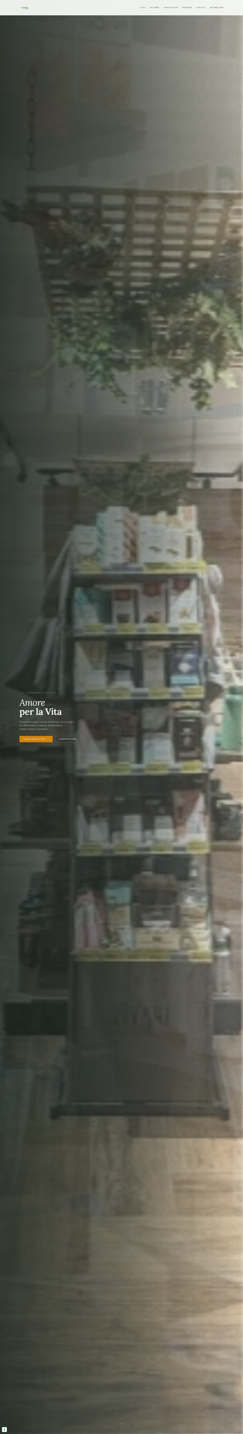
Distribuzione (217, 8)
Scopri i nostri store (34, 739)
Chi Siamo (154, 8)
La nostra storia (68, 739)
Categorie (187, 8)
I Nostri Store (170, 8)
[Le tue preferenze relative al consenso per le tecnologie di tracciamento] (4, 1429)
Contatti (201, 8)
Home (143, 8)
